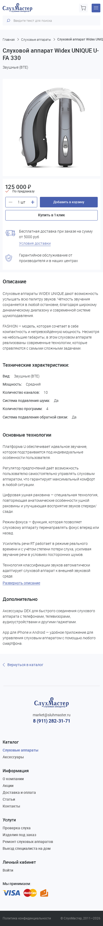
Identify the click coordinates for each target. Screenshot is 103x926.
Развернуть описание (21, 583)
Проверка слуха (17, 827)
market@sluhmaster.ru (52, 715)
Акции (8, 785)
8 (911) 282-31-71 (51, 720)
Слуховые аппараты (20, 750)
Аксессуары (13, 756)
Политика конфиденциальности (27, 918)
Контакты (11, 806)
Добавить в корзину (68, 202)
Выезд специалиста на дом (27, 848)
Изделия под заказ (19, 834)
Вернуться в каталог (25, 665)
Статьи (9, 799)
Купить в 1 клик (51, 214)
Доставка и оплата (19, 792)
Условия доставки (35, 243)
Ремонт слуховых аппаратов (28, 841)
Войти (8, 870)
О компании (13, 778)
